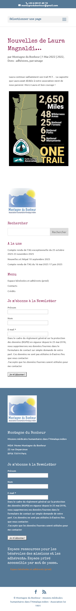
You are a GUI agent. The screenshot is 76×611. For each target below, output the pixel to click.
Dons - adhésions (18, 60)
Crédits (11, 291)
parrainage (36, 60)
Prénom (12, 307)
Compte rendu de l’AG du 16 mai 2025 (28, 264)
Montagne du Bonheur (26, 57)
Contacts (12, 285)
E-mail (12, 329)
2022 (60, 57)
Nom (10, 318)
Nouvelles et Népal (18, 259)
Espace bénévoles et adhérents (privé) (28, 280)
